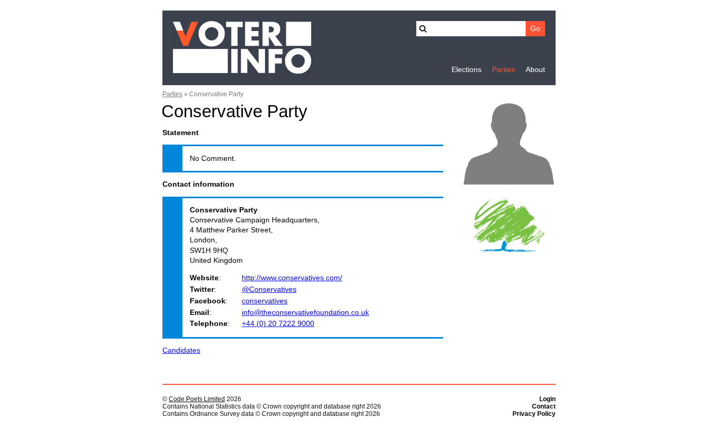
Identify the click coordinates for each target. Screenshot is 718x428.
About (535, 70)
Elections (466, 70)
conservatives (265, 301)
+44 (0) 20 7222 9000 (278, 324)
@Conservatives (269, 289)
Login (547, 399)
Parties (503, 70)
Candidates (181, 350)
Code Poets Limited (197, 399)
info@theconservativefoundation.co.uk (305, 313)
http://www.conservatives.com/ (292, 278)
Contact (544, 406)
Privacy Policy (534, 413)
